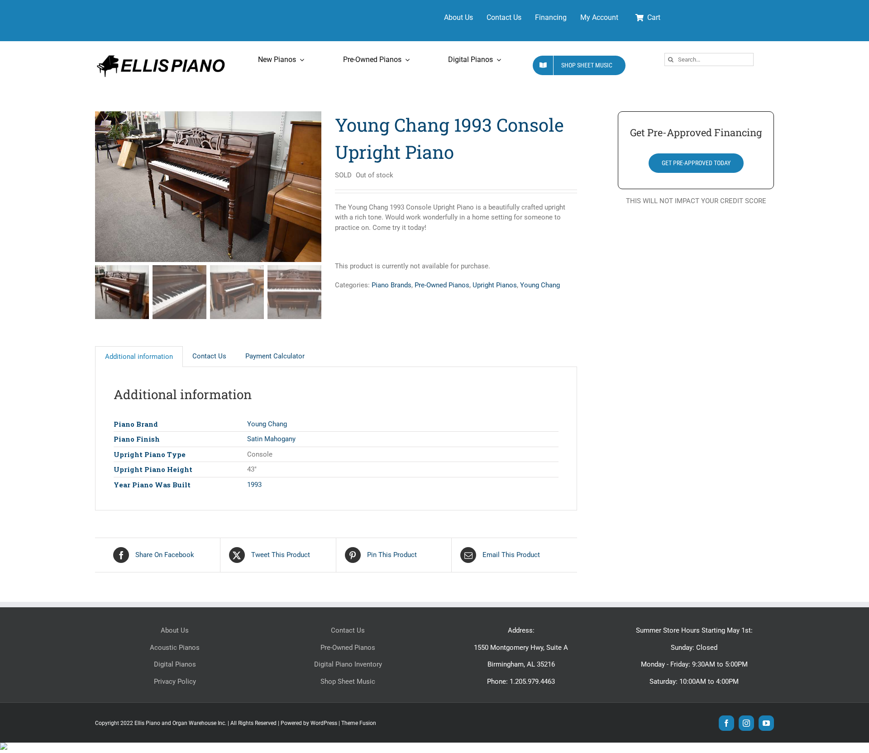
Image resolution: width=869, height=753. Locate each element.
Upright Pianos (495, 285)
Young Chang (540, 285)
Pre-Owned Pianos (442, 285)
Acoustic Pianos (175, 647)
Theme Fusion (358, 723)
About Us (175, 630)
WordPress (323, 723)
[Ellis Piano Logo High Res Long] (160, 55)
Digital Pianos (175, 664)
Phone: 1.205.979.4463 (521, 681)
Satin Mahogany (271, 439)
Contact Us (348, 630)
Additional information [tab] (139, 357)
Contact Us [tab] (209, 356)
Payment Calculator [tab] (275, 356)
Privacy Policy (175, 681)
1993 (254, 485)
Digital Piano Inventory (348, 664)
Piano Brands (391, 285)
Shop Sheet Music (347, 681)
